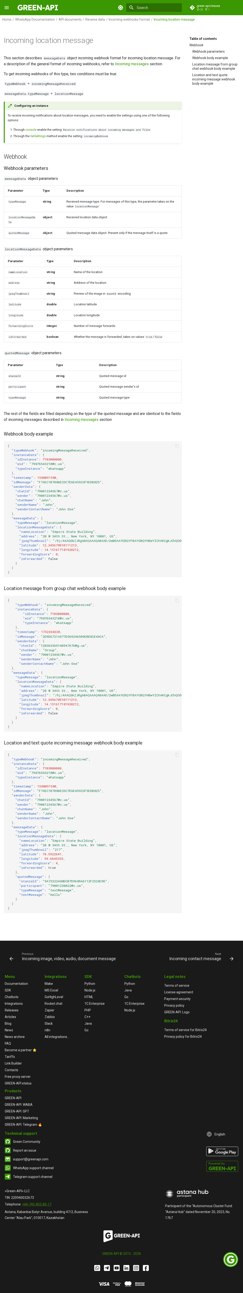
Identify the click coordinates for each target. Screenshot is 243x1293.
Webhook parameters (208, 51)
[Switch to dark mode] (120, 7)
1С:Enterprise (94, 1003)
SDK (8, 990)
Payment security (177, 999)
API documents (70, 19)
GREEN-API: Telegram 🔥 (23, 1124)
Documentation (16, 984)
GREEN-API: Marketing (21, 1118)
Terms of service (176, 985)
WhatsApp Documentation (35, 19)
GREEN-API (13, 1098)
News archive (15, 1037)
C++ (87, 1017)
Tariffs (10, 1057)
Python (89, 984)
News (9, 1030)
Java (88, 1023)
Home (6, 19)
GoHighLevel (54, 997)
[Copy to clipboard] (177, 446)
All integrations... (57, 1037)
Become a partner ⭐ (21, 1050)
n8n (47, 1030)
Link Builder (13, 1063)
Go (86, 1030)
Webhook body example (210, 58)
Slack (49, 1023)
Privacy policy (174, 1005)
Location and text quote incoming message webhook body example (213, 79)
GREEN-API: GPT (17, 1111)
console (31, 129)
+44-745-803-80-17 (36, 1204)
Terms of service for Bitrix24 (185, 1030)
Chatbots (12, 997)
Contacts (11, 1070)
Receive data (95, 19)
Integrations (14, 1003)
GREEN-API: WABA (19, 1105)
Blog (8, 1023)
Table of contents (203, 39)
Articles (10, 1017)
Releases (12, 1010)
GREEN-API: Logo (177, 1012)
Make (49, 984)
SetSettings (38, 136)
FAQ (8, 1043)
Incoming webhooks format (129, 19)
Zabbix (50, 1017)
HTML (88, 997)
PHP (87, 1010)
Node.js (89, 990)
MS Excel (51, 990)
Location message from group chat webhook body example (215, 66)
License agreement (178, 992)
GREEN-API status (18, 1083)
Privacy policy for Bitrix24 (183, 1036)
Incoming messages (132, 64)
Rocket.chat (53, 1003)
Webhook (196, 45)
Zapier (49, 1010)
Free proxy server (18, 1077)
